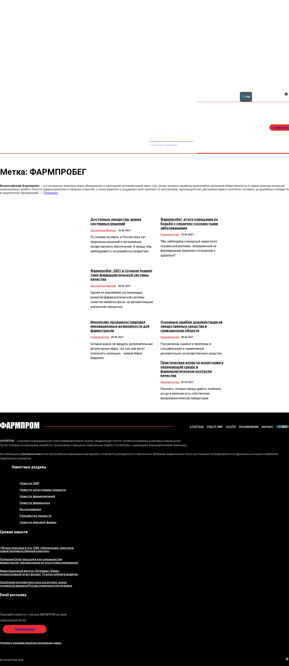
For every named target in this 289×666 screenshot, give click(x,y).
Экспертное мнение (103, 230)
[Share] (286, 89)
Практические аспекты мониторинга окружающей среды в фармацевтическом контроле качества (191, 369)
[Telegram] (268, 659)
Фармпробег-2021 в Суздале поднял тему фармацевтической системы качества (121, 275)
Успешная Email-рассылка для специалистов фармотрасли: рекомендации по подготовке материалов (39, 561)
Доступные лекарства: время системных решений (115, 221)
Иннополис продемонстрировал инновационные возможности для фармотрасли (119, 326)
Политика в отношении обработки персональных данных (31, 642)
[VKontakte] (281, 94)
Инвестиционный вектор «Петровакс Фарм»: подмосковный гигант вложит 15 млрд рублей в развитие (39, 572)
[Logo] (19, 425)
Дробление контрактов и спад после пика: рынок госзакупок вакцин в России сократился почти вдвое (36, 584)
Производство (169, 234)
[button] (267, 92)
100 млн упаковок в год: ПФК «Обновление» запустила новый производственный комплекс (37, 549)
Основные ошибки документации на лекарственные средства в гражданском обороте (191, 326)
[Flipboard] (281, 89)
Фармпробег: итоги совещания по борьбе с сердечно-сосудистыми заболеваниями (189, 223)
